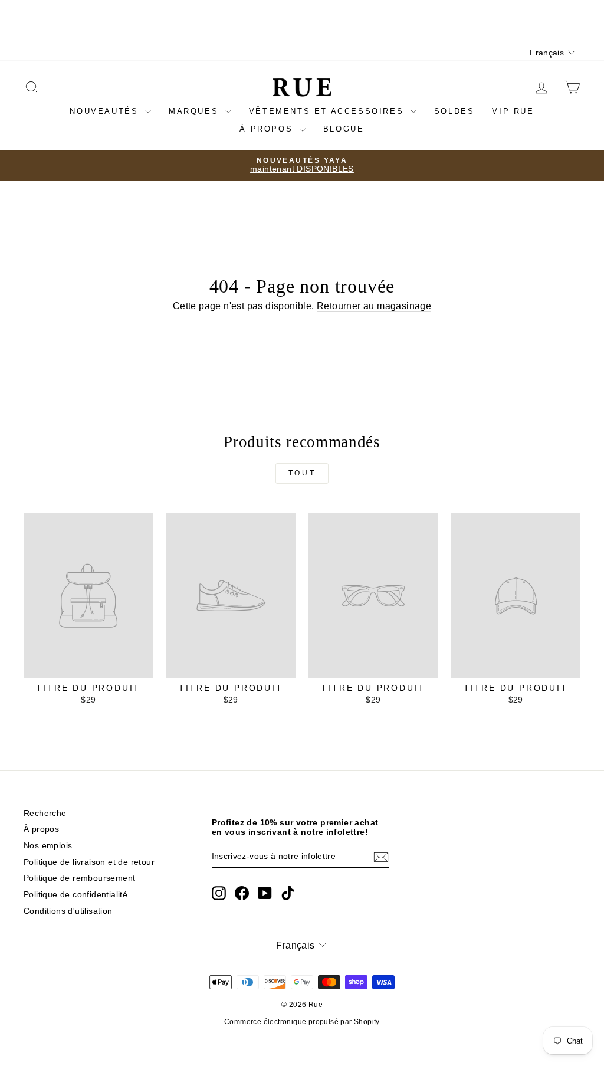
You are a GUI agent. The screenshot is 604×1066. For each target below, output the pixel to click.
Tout (302, 473)
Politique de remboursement (79, 878)
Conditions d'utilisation (68, 911)
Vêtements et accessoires (328, 111)
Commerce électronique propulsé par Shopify (302, 1022)
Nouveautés (106, 111)
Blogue (344, 128)
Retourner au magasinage (374, 306)
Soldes (454, 111)
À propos (267, 128)
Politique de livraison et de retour (89, 862)
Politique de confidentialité (75, 894)
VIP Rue (513, 111)
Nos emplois (48, 845)
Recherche (45, 813)
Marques (195, 111)
